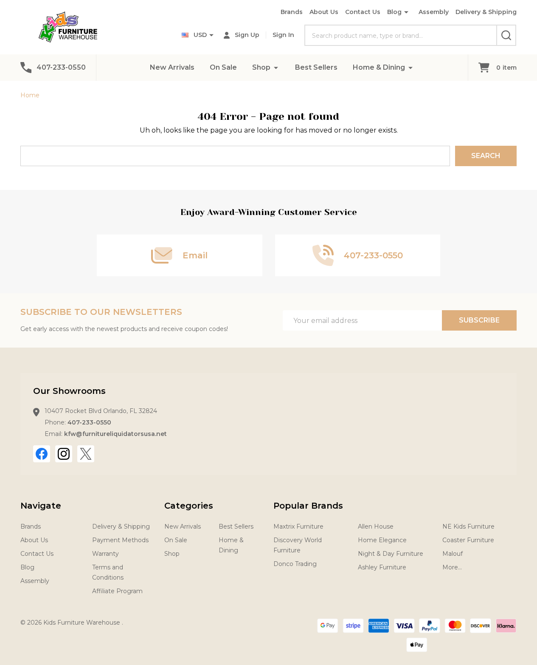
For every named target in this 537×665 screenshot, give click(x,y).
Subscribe (479, 320)
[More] (276, 67)
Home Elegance (382, 540)
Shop (261, 67)
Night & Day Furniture (390, 553)
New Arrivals (172, 67)
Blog (394, 12)
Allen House (376, 526)
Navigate (40, 506)
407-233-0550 (89, 422)
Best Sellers (316, 67)
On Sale (223, 67)
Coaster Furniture (468, 540)
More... (452, 567)
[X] (85, 453)
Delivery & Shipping (486, 12)
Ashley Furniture (382, 567)
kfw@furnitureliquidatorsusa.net (115, 434)
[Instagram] (63, 453)
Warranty (105, 553)
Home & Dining (379, 67)
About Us (323, 12)
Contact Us (362, 12)
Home (29, 95)
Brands (292, 12)
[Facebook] (41, 453)
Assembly (434, 12)
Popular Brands (308, 506)
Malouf (452, 553)
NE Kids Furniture (468, 526)
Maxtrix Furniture (298, 526)
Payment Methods (120, 540)
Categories (188, 506)
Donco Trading (295, 564)
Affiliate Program (117, 591)
